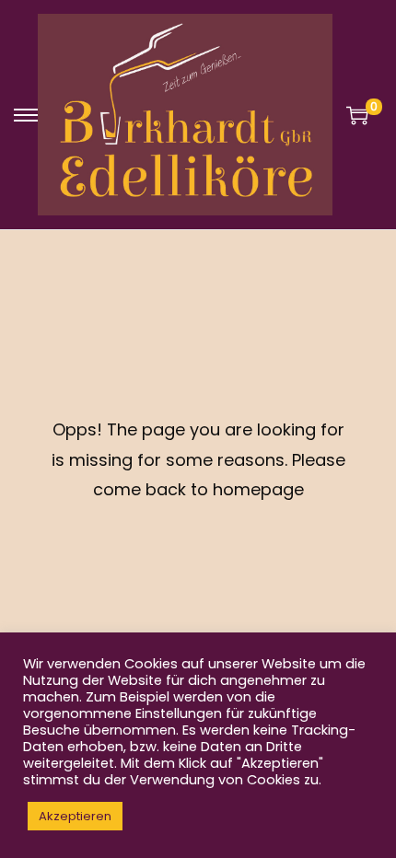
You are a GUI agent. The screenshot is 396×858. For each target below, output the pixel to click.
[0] (357, 115)
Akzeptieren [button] (75, 816)
